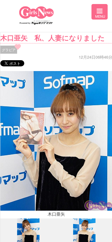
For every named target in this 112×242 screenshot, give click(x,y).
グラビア (9, 49)
